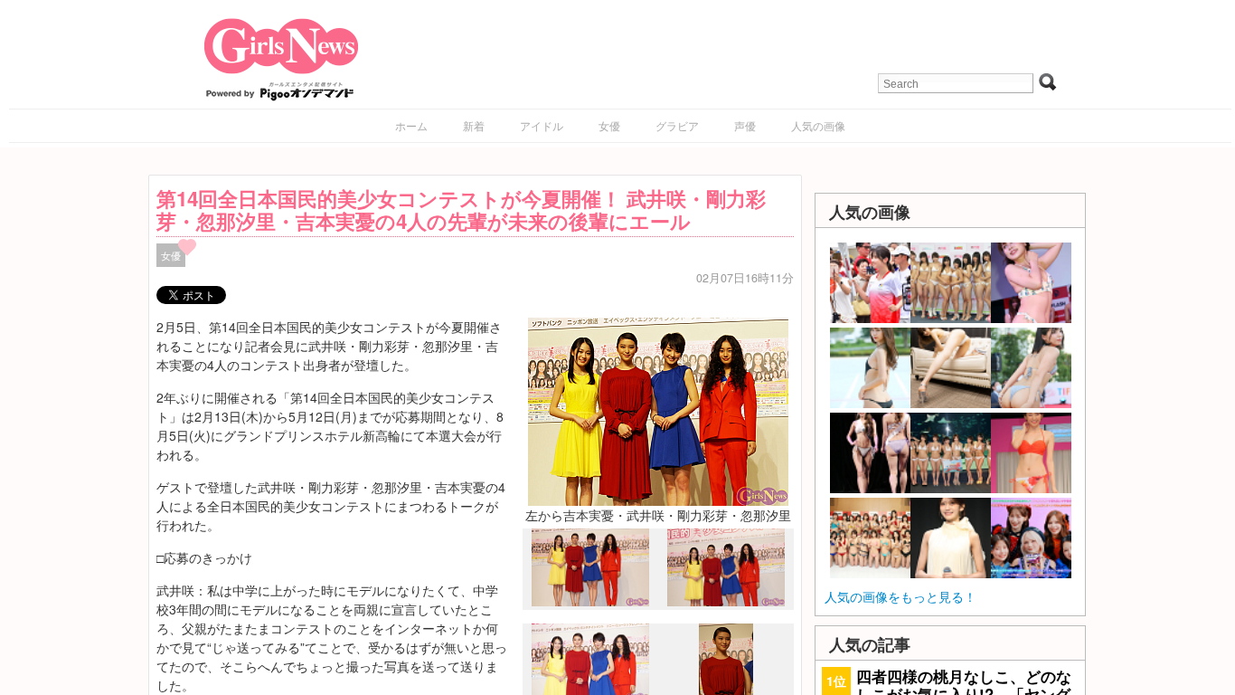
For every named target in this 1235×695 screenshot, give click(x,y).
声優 (745, 125)
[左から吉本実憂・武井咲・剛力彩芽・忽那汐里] (658, 410)
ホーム (411, 125)
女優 (609, 125)
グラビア (677, 125)
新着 (474, 125)
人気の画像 (818, 125)
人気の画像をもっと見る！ (900, 596)
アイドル (541, 125)
